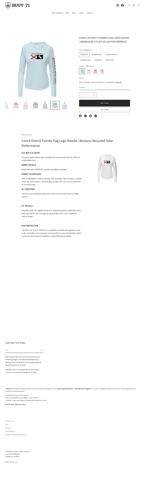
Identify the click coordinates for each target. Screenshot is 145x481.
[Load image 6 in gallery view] (45, 105)
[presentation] (37, 68)
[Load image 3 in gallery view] (16, 105)
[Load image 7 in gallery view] (55, 105)
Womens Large (85, 60)
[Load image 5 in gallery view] (35, 105)
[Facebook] (122, 5)
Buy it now (104, 110)
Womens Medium (111, 55)
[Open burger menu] (138, 5)
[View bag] (134, 5)
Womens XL (98, 60)
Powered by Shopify (12, 457)
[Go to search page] (129, 5)
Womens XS (84, 55)
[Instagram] (117, 5)
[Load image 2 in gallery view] (6, 105)
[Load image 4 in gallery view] (25, 105)
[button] (129, 5)
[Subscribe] (42, 350)
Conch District (24, 452)
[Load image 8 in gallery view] (64, 105)
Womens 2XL (110, 60)
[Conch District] (17, 5)
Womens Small (97, 55)
